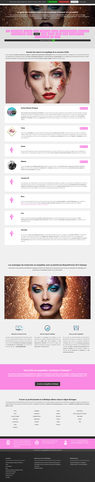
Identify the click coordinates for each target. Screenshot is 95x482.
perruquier (58, 34)
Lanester (37, 421)
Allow (53, 40)
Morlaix (58, 413)
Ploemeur (58, 416)
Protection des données (11, 471)
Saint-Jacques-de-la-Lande (79, 413)
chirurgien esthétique (17, 31)
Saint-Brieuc (80, 410)
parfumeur (51, 34)
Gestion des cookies (10, 473)
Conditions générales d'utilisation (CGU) (14, 470)
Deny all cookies (64, 1)
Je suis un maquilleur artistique (47, 384)
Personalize (74, 1)
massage (44, 34)
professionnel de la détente (76, 34)
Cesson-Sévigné (15, 416)
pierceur (65, 34)
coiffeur (36, 31)
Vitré (80, 421)
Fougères (15, 427)
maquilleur (36, 34)
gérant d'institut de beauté (18, 34)
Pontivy (58, 419)
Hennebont (36, 413)
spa (52, 36)
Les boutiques (9, 466)
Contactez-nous (9, 475)
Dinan (15, 424)
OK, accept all (53, 1)
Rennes (58, 424)
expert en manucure (83, 31)
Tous (8, 31)
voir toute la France (21, 346)
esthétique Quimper (38, 468)
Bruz (15, 413)
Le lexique (8, 477)
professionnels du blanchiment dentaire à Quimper (34, 204)
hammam (29, 34)
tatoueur (57, 36)
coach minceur (28, 31)
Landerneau (37, 419)
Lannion (37, 424)
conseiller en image (45, 31)
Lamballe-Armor (37, 416)
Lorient (58, 410)
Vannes (80, 419)
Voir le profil (84, 108)
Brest (15, 410)
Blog (7, 468)
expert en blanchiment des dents (68, 31)
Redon (58, 421)
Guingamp (36, 410)
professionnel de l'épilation (42, 36)
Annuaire (7, 462)
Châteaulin (15, 419)
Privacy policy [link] (82, 1)
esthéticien (55, 31)
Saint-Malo (79, 416)
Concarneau (15, 421)
